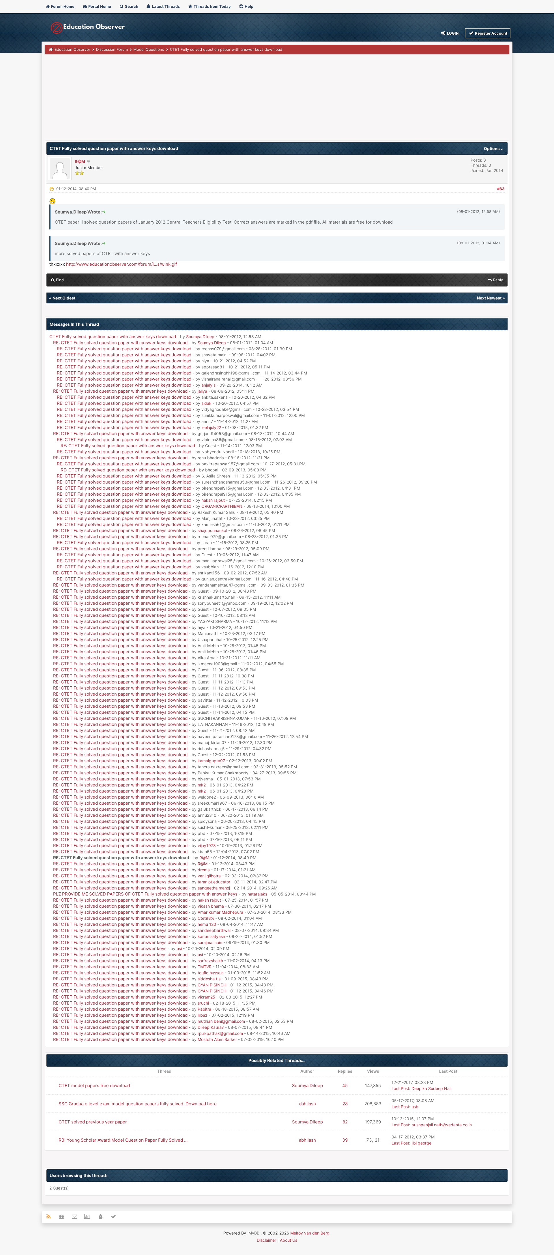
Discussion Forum (112, 49)
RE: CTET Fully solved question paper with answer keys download (120, 342)
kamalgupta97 (211, 760)
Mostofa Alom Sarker (217, 1039)
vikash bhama (211, 906)
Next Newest (489, 297)
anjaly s (208, 385)
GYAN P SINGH (212, 984)
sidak (206, 403)
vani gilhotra (209, 875)
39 (345, 1140)
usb (414, 1106)
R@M (80, 161)
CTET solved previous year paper (93, 1122)
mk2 (202, 784)
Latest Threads (165, 6)
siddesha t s (209, 978)
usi (179, 948)
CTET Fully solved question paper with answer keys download (112, 336)
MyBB (253, 1232)
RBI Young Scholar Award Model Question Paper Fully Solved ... (123, 1140)
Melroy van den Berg (310, 1232)
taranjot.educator (214, 881)
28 (345, 1103)
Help (248, 6)
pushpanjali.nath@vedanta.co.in (441, 1124)
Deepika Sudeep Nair (431, 1088)
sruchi (203, 1003)
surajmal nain (210, 942)
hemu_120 (207, 924)
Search (131, 6)
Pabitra (204, 1009)
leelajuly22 (211, 427)
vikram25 (206, 996)
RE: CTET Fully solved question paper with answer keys (109, 948)
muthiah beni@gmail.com (221, 1021)
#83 (501, 188)
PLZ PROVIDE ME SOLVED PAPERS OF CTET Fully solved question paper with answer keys (145, 894)
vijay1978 (207, 845)
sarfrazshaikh (210, 960)
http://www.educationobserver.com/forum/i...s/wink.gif (121, 264)
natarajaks (257, 893)
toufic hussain (211, 972)
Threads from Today (212, 6)
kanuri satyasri (211, 936)
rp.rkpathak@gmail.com (220, 1033)
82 (345, 1122)
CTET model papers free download (94, 1085)
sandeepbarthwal (214, 930)
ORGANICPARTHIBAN (221, 506)
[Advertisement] (218, 100)
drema (204, 869)
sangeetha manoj (214, 887)
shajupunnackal (212, 530)
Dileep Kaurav (211, 1027)
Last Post (400, 1088)
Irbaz (202, 1015)
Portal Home (99, 6)
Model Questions (148, 49)
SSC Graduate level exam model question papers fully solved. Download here (138, 1103)
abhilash (307, 1103)
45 (345, 1085)
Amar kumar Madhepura (220, 912)
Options (492, 148)
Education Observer (72, 49)
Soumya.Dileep (200, 336)
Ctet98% (206, 918)
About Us (288, 1240)
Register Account (490, 33)
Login (452, 33)
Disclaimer (266, 1240)
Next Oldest (64, 297)
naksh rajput (213, 500)
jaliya (202, 391)
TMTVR (205, 966)
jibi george (421, 1142)
